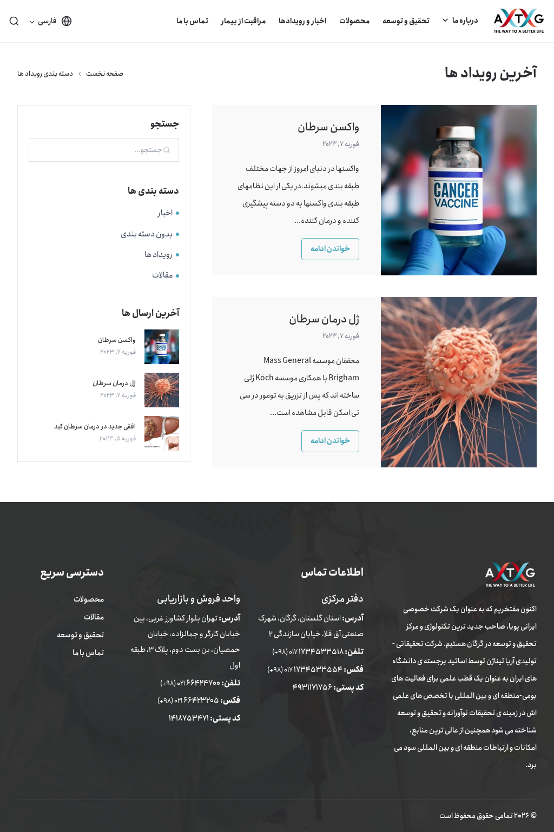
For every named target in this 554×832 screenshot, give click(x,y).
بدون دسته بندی (147, 234)
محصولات (354, 21)
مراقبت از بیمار (243, 21)
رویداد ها (158, 254)
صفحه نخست (104, 73)
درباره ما (465, 21)
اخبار (165, 213)
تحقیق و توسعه (406, 21)
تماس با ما (192, 21)
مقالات (162, 275)
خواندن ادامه (330, 249)
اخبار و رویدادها (302, 21)
